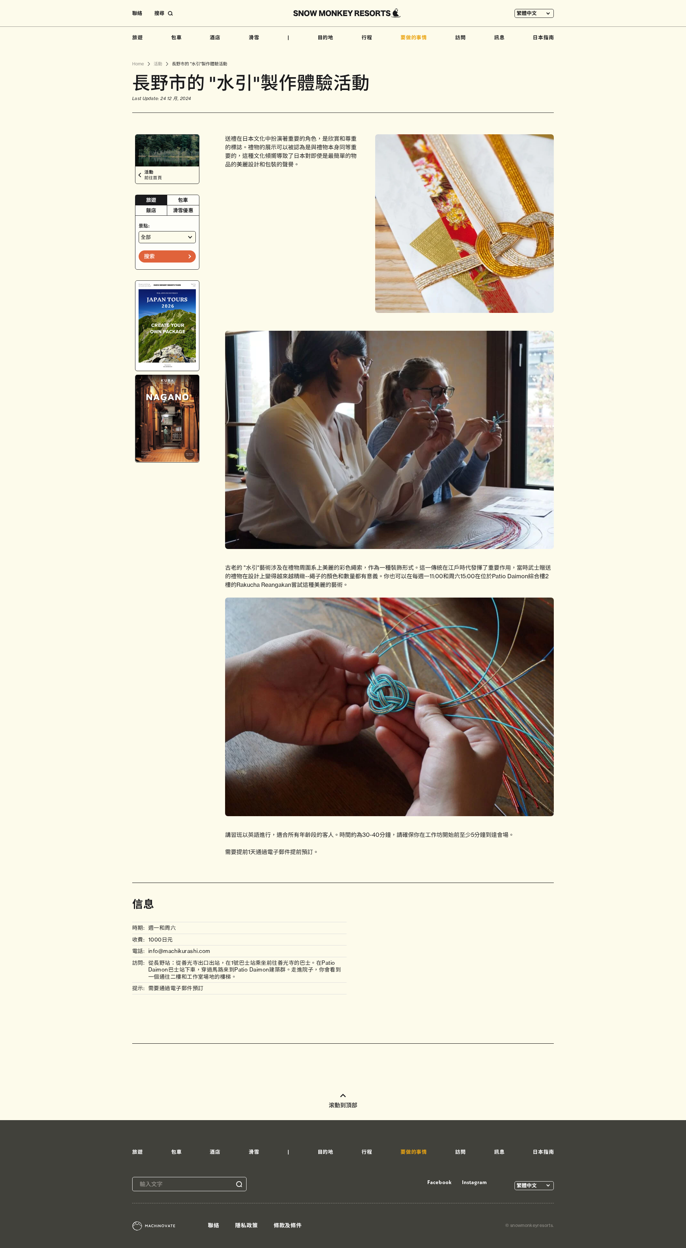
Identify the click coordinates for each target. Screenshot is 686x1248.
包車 (176, 37)
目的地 (326, 37)
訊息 (499, 37)
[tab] (151, 200)
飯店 (151, 210)
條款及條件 (288, 1225)
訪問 (460, 37)
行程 (367, 37)
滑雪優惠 (183, 210)
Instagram (474, 1182)
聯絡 (137, 13)
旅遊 (137, 37)
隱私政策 (246, 1225)
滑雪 (254, 37)
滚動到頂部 (343, 1105)
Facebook (439, 1182)
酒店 (215, 37)
